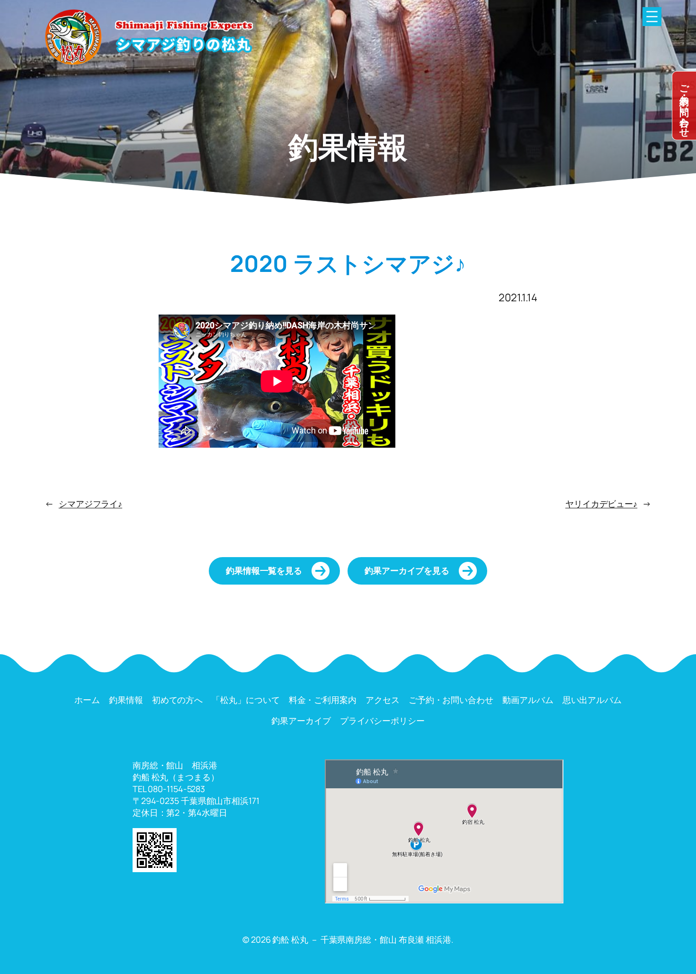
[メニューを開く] (651, 16)
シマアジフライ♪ (90, 503)
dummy (684, 106)
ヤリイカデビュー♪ (601, 503)
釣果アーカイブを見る (407, 570)
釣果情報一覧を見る (264, 570)
